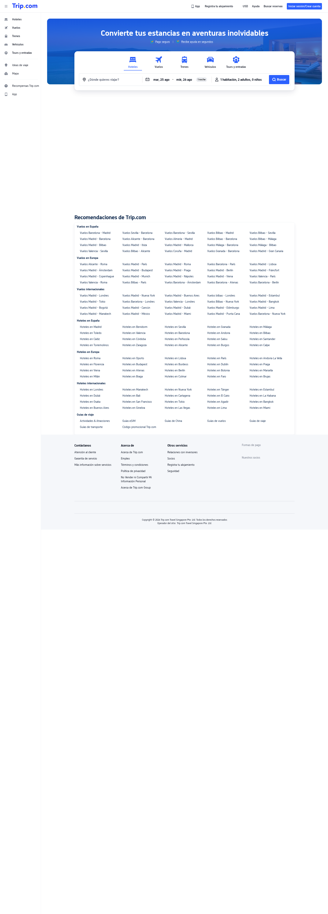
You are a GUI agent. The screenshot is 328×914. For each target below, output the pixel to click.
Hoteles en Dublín (217, 364)
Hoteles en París (216, 358)
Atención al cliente (85, 452)
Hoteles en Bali (131, 395)
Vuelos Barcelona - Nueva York (267, 313)
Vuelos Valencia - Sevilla (94, 251)
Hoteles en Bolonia (218, 370)
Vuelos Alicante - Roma (93, 264)
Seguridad (173, 471)
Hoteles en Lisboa (175, 358)
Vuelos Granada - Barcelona (223, 251)
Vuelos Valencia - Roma (93, 282)
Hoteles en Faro (216, 376)
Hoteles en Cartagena (177, 395)
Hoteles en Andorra (218, 332)
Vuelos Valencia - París (262, 276)
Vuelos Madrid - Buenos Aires (182, 295)
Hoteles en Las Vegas (177, 407)
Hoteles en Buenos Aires (94, 407)
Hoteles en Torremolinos (94, 345)
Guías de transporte (91, 427)
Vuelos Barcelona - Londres (138, 301)
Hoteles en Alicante (176, 345)
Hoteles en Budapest (134, 364)
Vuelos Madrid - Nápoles (179, 276)
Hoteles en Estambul (262, 389)
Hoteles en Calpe (260, 345)
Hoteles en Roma (90, 358)
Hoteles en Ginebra (133, 407)
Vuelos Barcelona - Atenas (222, 282)
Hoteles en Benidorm (134, 326)
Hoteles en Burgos (218, 345)
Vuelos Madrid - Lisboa (263, 264)
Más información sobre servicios (92, 464)
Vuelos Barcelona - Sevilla (180, 232)
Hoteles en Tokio (175, 401)
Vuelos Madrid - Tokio (92, 301)
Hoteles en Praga (260, 364)
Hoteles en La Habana (263, 395)
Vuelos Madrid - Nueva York (138, 295)
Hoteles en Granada (218, 326)
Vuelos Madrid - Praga (178, 270)
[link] (196, 6)
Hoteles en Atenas (133, 370)
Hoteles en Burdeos (176, 364)
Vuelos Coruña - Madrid (178, 251)
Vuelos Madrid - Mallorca (179, 245)
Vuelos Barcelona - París (221, 264)
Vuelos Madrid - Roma (178, 264)
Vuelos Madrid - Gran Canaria (266, 251)
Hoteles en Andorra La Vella (266, 358)
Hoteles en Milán (90, 376)
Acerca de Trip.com (132, 452)
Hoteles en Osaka (90, 401)
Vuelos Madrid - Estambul (265, 295)
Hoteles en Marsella (261, 370)
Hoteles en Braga (132, 376)
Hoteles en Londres (91, 389)
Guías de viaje (258, 420)
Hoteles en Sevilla (175, 326)
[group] (160, 42)
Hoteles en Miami (260, 407)
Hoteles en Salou (217, 339)
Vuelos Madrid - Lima (262, 307)
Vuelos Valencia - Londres (180, 301)
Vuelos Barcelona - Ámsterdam (183, 282)
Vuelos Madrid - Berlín (220, 270)
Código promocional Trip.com (139, 427)
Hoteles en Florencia (92, 364)
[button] (6, 6)
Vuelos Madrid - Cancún (136, 307)
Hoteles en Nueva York (178, 389)
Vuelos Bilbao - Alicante (136, 251)
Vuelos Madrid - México (136, 313)
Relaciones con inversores (182, 452)
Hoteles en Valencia (133, 332)
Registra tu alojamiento (181, 464)
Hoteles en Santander (262, 339)
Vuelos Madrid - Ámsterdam (96, 270)
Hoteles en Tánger (218, 389)
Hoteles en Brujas (260, 376)
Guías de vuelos (216, 420)
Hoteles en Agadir (217, 401)
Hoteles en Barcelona (177, 332)
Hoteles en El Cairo (218, 395)
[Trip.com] (24, 6)
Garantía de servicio (85, 458)
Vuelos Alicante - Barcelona (138, 238)
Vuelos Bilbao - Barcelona (222, 238)
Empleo (125, 458)
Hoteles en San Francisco (137, 401)
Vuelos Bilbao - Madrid (220, 232)
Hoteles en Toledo (91, 332)
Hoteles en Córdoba (134, 339)
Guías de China (173, 420)
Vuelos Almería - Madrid (179, 238)
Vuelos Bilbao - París (134, 282)
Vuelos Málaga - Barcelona (222, 245)
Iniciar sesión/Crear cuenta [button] (304, 6)
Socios (171, 458)
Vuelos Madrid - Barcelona (95, 238)
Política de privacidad (133, 471)
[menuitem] (20, 19)
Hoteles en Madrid (91, 326)
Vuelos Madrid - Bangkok (264, 301)
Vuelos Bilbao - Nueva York (223, 301)
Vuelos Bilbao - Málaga (263, 238)
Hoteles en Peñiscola (177, 339)
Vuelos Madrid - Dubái (178, 307)
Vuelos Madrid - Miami (178, 313)
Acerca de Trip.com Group (136, 487)
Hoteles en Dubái (90, 395)
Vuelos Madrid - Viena (220, 276)
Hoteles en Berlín (175, 370)
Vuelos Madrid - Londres (94, 295)
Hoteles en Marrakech (135, 389)
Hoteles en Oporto (133, 358)
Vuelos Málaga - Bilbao (263, 245)
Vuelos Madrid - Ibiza (134, 245)
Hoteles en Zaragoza (134, 345)
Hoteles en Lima (217, 407)
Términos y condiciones (134, 464)
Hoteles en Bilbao (260, 332)
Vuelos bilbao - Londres (221, 295)
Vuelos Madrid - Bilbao (93, 245)
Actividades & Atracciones (95, 420)
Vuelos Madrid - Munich (136, 276)
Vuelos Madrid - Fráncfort (264, 270)
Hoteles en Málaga (261, 326)
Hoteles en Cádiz (90, 339)
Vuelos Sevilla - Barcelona (137, 232)
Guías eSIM (129, 420)
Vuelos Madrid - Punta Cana (223, 313)
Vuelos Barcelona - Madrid (95, 232)
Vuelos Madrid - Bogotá (94, 307)
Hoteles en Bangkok (262, 401)
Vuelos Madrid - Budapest (137, 270)
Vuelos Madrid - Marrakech (95, 313)
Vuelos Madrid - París (134, 264)
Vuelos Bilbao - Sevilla (262, 232)
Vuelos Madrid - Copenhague (97, 276)
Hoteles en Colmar (175, 376)
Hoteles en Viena (90, 370)
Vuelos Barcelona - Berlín (264, 282)
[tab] (133, 62)
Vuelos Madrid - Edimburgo (223, 307)
